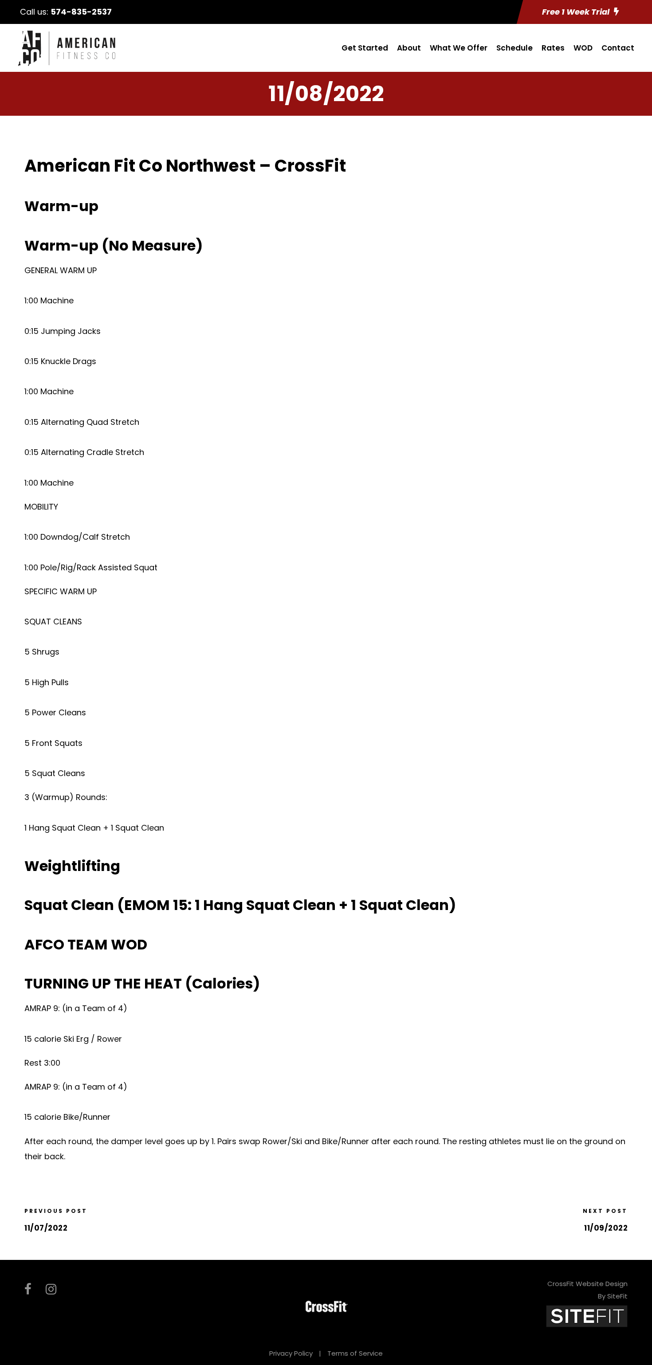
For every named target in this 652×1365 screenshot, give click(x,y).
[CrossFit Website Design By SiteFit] (587, 1315)
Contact (617, 48)
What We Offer (458, 48)
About (409, 48)
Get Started (365, 48)
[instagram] (51, 1289)
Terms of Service (355, 1353)
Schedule (514, 48)
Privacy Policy (291, 1353)
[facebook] (27, 1289)
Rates (553, 48)
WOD (583, 48)
